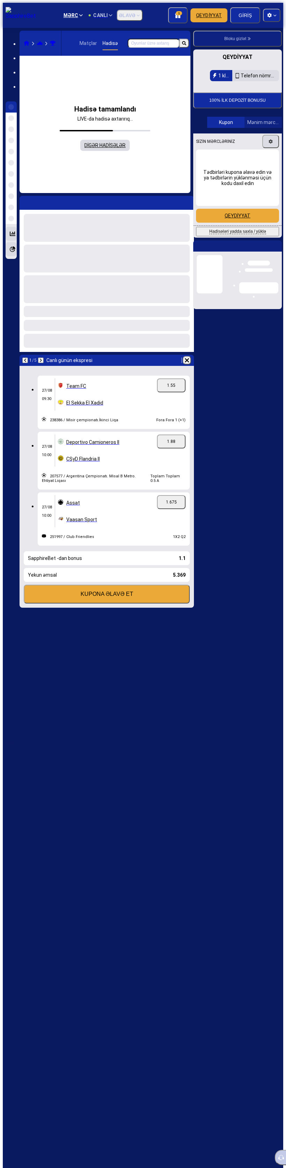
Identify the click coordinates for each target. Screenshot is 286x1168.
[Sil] (187, 360)
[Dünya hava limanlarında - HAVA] (52, 43)
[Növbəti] (41, 360)
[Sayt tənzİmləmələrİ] (271, 15)
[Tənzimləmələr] (270, 188)
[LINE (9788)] (26, 43)
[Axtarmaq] (184, 43)
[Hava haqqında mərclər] (40, 43)
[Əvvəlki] (25, 360)
